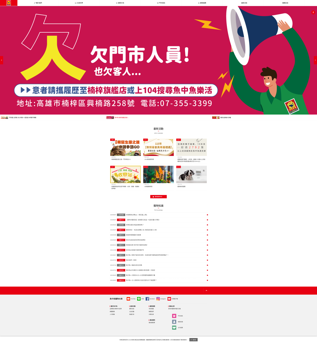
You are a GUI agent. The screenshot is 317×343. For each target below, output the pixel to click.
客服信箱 (180, 321)
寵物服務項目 (158, 196)
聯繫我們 (151, 311)
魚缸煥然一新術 (131, 260)
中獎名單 (151, 314)
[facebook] (313, 12)
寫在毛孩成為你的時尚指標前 (135, 240)
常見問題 (151, 308)
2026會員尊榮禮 (149, 159)
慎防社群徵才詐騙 (225, 117)
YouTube (133, 298)
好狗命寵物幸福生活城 (174, 308)
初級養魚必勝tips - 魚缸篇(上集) (136, 215)
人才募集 (112, 314)
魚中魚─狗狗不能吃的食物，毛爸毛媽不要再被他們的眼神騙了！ (147, 255)
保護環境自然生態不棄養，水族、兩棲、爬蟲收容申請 (125, 187)
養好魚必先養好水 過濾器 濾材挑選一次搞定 (140, 270)
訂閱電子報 (175, 298)
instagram (163, 298)
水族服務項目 (148, 186)
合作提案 (180, 327)
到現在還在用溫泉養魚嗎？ (135, 225)
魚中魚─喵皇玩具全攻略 (134, 265)
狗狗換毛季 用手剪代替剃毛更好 (136, 245)
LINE (142, 298)
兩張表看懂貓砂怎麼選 (133, 235)
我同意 (194, 339)
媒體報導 (112, 311)
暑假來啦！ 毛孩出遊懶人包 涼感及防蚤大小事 (141, 230)
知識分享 (131, 314)
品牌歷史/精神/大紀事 (116, 308)
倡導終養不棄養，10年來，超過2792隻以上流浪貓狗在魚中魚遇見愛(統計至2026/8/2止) (191, 160)
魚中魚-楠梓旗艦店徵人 (121, 117)
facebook (152, 298)
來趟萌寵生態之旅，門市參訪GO (121, 159)
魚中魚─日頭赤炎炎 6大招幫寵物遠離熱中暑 (140, 275)
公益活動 (131, 311)
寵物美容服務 (181, 186)
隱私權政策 (152, 322)
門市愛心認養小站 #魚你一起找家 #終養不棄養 (22, 117)
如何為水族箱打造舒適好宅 (135, 250)
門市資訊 (180, 316)
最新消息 (131, 308)
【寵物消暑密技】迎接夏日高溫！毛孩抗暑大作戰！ (143, 220)
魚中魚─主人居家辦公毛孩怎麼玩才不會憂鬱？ (141, 280)
